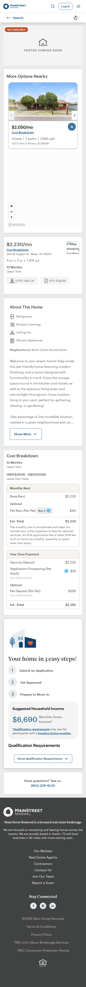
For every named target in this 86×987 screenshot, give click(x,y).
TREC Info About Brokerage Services (41, 942)
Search (18, 17)
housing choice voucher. (54, 733)
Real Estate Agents (43, 857)
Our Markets (43, 851)
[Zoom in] (11, 206)
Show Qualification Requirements (39, 758)
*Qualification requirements (31, 729)
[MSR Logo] (43, 812)
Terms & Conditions (41, 926)
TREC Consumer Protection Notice (43, 950)
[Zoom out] (11, 212)
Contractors (43, 863)
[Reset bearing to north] (11, 217)
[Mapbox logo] (16, 224)
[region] (43, 190)
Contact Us (43, 870)
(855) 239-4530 (43, 785)
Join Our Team (43, 876)
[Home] (14, 6)
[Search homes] (52, 6)
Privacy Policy (41, 934)
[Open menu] (78, 6)
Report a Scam (43, 883)
